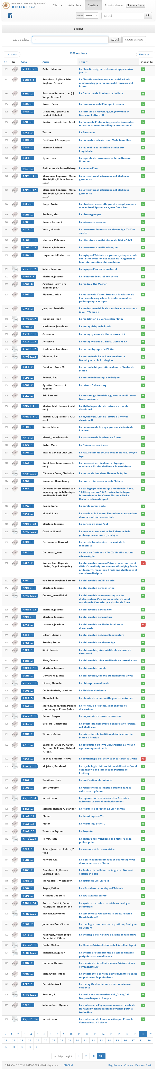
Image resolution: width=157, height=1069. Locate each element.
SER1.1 (28, 426)
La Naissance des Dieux (93, 445)
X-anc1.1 (29, 473)
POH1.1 (28, 214)
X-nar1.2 (29, 349)
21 (5, 1040)
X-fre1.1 (29, 945)
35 (117, 1040)
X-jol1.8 (29, 838)
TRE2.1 (28, 203)
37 (133, 1040)
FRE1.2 (28, 367)
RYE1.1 (28, 158)
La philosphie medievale (94, 683)
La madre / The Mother (93, 284)
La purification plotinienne (95, 780)
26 (45, 1040)
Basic (149, 1065)
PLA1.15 (28, 823)
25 (37, 1040)
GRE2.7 (28, 723)
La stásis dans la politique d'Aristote (101, 888)
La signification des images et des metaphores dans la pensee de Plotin (107, 861)
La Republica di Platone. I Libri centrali (102, 808)
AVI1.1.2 (29, 341)
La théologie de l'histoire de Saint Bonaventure (107, 934)
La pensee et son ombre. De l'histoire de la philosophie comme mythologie (104, 533)
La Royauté (86, 831)
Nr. (5, 62)
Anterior (11, 54)
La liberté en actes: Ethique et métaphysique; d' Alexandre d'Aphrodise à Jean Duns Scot (108, 205)
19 (142, 1034)
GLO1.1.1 (29, 240)
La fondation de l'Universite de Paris (101, 93)
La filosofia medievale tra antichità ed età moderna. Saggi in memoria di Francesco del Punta (106, 83)
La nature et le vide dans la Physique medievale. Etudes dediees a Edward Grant (105, 464)
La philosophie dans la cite (95, 609)
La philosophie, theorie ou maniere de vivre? (106, 675)
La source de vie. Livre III (94, 880)
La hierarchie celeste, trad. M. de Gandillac (105, 140)
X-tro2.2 (29, 319)
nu (143, 563)
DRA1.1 (28, 111)
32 (93, 1040)
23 (21, 1040)
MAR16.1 (28, 276)
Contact (128, 1065)
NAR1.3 (28, 326)
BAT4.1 (28, 744)
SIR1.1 (28, 650)
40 (5, 1046)
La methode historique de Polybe (99, 377)
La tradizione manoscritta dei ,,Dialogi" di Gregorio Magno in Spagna (104, 996)
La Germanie (87, 132)
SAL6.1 (28, 1005)
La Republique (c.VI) (91, 816)
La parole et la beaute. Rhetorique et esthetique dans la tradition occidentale (108, 515)
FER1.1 (28, 859)
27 (53, 1040)
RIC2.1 (28, 445)
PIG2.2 (28, 294)
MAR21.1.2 (30, 416)
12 (87, 1034)
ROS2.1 (28, 506)
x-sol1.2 (29, 269)
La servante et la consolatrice (96, 849)
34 (109, 1040)
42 (21, 1046)
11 (79, 1034)
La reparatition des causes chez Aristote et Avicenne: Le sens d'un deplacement (104, 799)
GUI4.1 (28, 168)
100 (101, 1056)
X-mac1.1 (29, 913)
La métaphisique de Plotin (95, 326)
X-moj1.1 (29, 766)
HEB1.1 (28, 488)
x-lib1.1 (29, 683)
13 (95, 1034)
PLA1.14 (28, 816)
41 (13, 1046)
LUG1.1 (28, 452)
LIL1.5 (28, 698)
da (143, 69)
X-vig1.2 (29, 356)
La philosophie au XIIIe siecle (96, 580)
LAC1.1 (28, 624)
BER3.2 (28, 93)
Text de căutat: (21, 40)
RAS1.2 (28, 147)
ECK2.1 (28, 395)
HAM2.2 (28, 963)
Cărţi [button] (56, 5)
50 (93, 1056)
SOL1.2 (28, 849)
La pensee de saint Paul (93, 524)
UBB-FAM (67, 1065)
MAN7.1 (28, 973)
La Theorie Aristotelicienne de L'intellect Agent (107, 945)
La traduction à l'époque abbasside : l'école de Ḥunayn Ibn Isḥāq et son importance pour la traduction (107, 1008)
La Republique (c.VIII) (92, 823)
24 (29, 1040)
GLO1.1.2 (29, 247)
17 (127, 1034)
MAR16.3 (28, 617)
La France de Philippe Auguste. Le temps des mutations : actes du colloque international (106, 123)
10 (71, 1034)
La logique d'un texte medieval (98, 269)
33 (101, 1040)
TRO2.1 (28, 780)
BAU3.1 (28, 121)
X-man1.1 (29, 952)
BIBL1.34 (29, 903)
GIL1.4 (28, 635)
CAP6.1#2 (29, 190)
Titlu (82, 62)
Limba (80, 15)
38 (141, 1040)
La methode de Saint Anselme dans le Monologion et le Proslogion (102, 358)
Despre (139, 1065)
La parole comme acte (92, 506)
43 (29, 1046)
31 (85, 1040)
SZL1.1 (28, 808)
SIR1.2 (28, 660)
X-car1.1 (29, 531)
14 (103, 1034)
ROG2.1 (28, 888)
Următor (145, 54)
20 (150, 1034)
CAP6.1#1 (29, 176)
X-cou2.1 (29, 595)
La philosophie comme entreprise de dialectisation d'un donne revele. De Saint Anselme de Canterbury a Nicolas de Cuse (104, 599)
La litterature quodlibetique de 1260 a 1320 (105, 240)
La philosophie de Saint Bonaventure (101, 635)
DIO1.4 (28, 139)
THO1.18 (28, 831)
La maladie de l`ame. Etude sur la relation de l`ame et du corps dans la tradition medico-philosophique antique (106, 298)
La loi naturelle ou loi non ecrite (98, 276)
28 (61, 1040)
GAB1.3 (28, 880)
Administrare (114, 5)
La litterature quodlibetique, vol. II (100, 247)
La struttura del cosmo (93, 895)
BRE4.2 (28, 563)
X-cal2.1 (29, 716)
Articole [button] (74, 5)
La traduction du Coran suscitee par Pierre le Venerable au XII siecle (106, 1020)
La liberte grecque (90, 214)
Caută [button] (92, 5)
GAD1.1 (28, 481)
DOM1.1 (28, 675)
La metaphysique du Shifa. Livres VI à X (103, 341)
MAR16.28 (29, 524)
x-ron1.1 (29, 994)
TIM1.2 (28, 734)
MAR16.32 (29, 609)
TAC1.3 (28, 132)
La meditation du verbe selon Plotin (101, 319)
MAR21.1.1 (30, 406)
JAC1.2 (28, 308)
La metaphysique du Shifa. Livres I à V (102, 334)
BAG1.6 (28, 284)
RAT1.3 (28, 934)
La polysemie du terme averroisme (100, 716)
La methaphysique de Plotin (96, 349)
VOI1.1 (28, 229)
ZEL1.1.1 (29, 69)
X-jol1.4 (29, 798)
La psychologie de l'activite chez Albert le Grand (108, 758)
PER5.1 (28, 984)
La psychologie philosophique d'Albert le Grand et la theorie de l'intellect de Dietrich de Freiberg (108, 769)
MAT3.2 (28, 437)
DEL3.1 (28, 552)
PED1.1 (28, 377)
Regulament (115, 1065)
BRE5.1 (28, 642)
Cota (24, 62)
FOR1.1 (28, 542)
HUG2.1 (28, 255)
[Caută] (148, 15)
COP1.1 (28, 895)
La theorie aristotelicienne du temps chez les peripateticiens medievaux (106, 954)
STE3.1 (28, 580)
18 (134, 1034)
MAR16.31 (29, 668)
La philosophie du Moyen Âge (97, 642)
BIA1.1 (28, 463)
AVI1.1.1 (29, 334)
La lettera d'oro (88, 168)
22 (13, 1040)
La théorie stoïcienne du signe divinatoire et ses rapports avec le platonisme (108, 975)
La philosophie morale (92, 668)
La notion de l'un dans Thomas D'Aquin (103, 473)
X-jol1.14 (30, 1019)
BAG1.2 (28, 385)
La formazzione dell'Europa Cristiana (101, 104)
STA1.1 (28, 705)
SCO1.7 (28, 924)
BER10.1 (28, 79)
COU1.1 (28, 690)
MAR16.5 (28, 588)
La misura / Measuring (92, 385)
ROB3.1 (28, 222)
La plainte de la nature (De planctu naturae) (105, 698)
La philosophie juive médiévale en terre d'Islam (108, 660)
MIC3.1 (28, 758)
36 (125, 1040)
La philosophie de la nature (95, 617)
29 (69, 1040)
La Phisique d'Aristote (92, 690)
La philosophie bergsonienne (96, 588)
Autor (46, 62)
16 (119, 1034)
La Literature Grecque (92, 222)
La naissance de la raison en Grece (100, 437)
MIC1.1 (28, 513)
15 (111, 1034)
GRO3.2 (28, 870)
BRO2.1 (28, 103)
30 (77, 1040)
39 (149, 1040)
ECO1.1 (28, 787)
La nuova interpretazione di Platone (101, 481)
